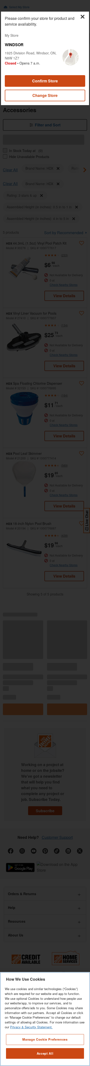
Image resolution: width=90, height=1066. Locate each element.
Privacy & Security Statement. (31, 1027)
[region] (45, 1019)
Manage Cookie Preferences (44, 1039)
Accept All (45, 1053)
